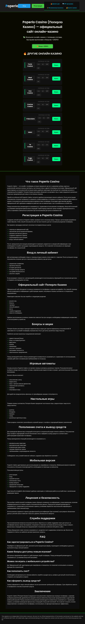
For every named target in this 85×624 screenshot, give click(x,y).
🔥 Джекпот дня (55, 4)
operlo (12, 6)
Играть (56, 65)
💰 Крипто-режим (71, 8)
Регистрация (38, 6)
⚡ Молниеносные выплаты (55, 8)
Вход (24, 6)
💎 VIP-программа (67, 4)
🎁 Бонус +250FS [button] (42, 46)
